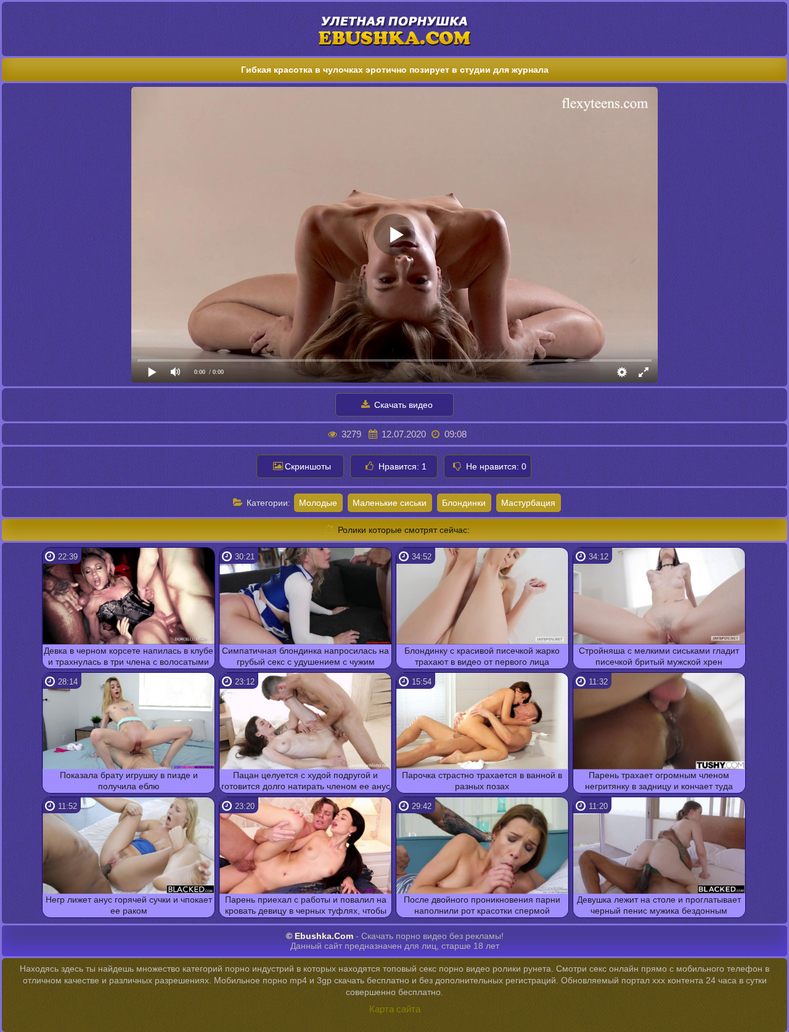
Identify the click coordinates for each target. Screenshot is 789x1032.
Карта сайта (394, 1009)
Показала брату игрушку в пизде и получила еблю (129, 780)
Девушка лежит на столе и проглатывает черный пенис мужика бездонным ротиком (659, 906)
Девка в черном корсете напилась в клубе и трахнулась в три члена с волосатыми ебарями (128, 657)
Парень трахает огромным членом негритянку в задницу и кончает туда (659, 780)
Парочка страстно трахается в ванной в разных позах (482, 780)
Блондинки (464, 503)
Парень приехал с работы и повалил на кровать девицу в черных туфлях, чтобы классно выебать (305, 906)
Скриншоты (308, 466)
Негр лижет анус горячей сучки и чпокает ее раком (129, 905)
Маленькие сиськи (390, 503)
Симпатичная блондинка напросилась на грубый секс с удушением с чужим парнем (305, 657)
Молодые (318, 503)
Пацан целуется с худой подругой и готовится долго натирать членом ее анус (305, 780)
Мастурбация (528, 503)
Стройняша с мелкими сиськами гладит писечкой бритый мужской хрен (659, 656)
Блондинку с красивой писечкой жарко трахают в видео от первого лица (482, 656)
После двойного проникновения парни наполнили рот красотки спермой (482, 905)
